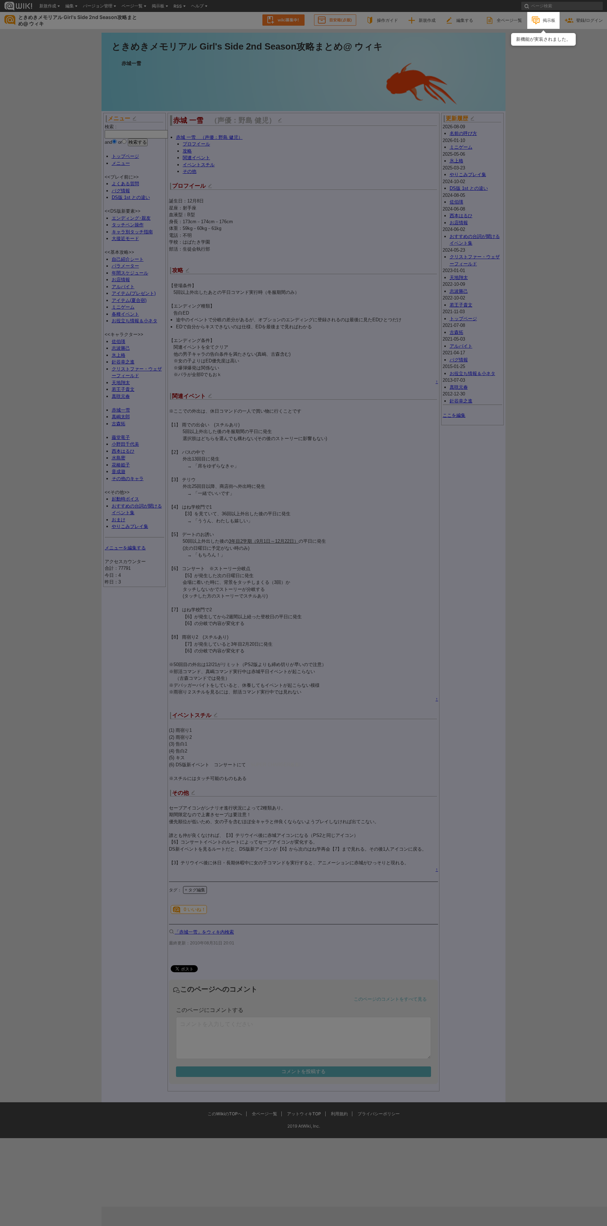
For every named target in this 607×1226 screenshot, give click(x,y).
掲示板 (549, 20)
